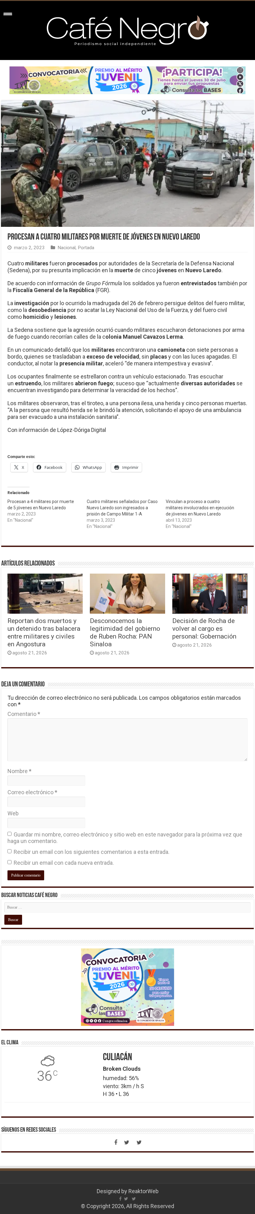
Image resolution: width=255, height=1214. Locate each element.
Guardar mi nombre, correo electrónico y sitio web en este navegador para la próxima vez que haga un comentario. (124, 837)
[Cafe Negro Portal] (127, 29)
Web (13, 813)
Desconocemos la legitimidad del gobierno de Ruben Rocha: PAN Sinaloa (125, 632)
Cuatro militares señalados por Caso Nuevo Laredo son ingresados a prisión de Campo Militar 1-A (122, 507)
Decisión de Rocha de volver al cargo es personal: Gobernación (204, 628)
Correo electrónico (32, 792)
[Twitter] (127, 1143)
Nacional (67, 247)
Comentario (23, 714)
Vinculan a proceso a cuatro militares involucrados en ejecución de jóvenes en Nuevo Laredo (200, 507)
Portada (86, 247)
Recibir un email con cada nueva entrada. (64, 862)
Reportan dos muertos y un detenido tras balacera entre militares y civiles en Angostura (43, 632)
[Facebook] (116, 1143)
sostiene (45, 330)
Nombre (19, 771)
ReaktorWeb (143, 1191)
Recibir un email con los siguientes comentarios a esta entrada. (91, 852)
